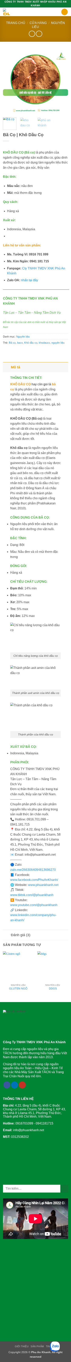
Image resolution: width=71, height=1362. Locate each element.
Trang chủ (15, 23)
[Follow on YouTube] (22, 1084)
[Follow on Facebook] (6, 1084)
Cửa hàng (38, 23)
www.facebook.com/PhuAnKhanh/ (34, 879)
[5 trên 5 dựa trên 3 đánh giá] (35, 146)
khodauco (44, 342)
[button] (58, 12)
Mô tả (15, 367)
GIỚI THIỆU (22, 1346)
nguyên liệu (57, 342)
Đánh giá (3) (20, 935)
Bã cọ (12, 342)
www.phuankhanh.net (43, 885)
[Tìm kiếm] (64, 12)
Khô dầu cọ (30, 342)
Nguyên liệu (23, 336)
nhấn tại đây (29, 280)
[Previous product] (39, 34)
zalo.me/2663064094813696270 (33, 869)
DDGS (53, 988)
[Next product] (32, 34)
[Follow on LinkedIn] (14, 1084)
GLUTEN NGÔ (18, 988)
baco (20, 342)
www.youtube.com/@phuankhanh (33, 905)
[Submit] (64, 1189)
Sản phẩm (37, 1346)
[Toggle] (7, 367)
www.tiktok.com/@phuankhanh (31, 895)
